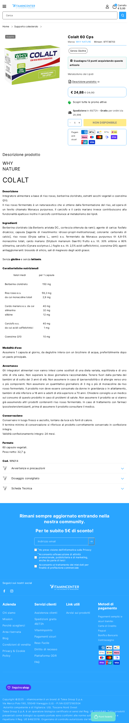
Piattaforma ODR (45, 655)
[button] (6, 6)
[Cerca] (122, 15)
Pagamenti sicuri (45, 636)
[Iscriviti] (91, 541)
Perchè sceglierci (14, 625)
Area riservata (12, 631)
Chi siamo (9, 612)
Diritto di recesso (45, 649)
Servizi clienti (45, 604)
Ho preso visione (65, 549)
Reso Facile (41, 643)
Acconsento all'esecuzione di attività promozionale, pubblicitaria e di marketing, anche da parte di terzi (63, 557)
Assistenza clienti (45, 612)
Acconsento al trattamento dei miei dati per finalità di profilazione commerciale (64, 566)
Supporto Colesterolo (26, 26)
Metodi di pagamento (107, 606)
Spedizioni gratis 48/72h (45, 621)
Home (6, 26)
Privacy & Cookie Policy (14, 653)
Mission (7, 619)
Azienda (9, 604)
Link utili (73, 604)
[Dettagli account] (107, 6)
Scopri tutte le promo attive (90, 102)
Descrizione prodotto (84, 81)
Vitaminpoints (43, 630)
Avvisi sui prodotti (78, 612)
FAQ (37, 662)
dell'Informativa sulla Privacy (75, 549)
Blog (5, 638)
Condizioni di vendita (17, 644)
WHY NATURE (83, 41)
